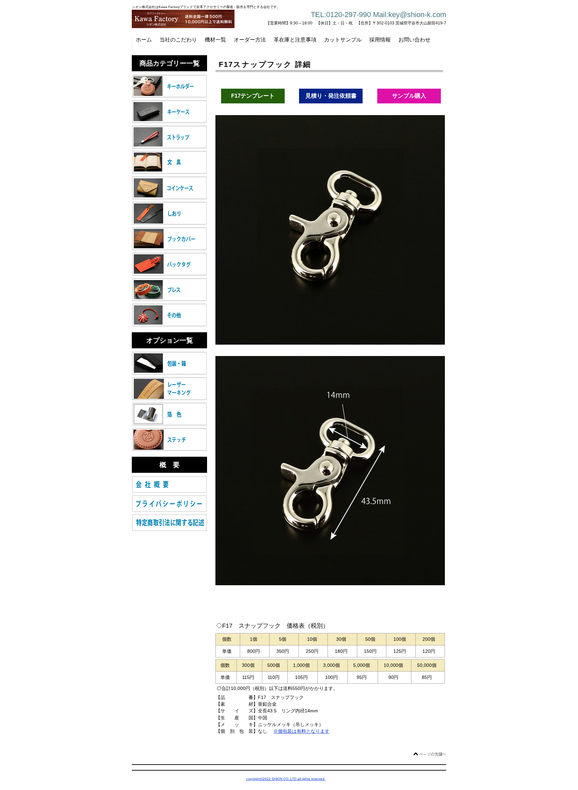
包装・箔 (169, 363)
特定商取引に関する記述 (169, 522)
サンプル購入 (409, 96)
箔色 (169, 414)
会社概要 (169, 484)
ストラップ (169, 137)
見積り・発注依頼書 (331, 96)
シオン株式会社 (185, 19)
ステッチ (169, 439)
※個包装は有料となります (301, 731)
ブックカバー (169, 238)
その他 (169, 315)
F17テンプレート (253, 96)
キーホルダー (169, 86)
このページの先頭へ (429, 754)
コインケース (169, 187)
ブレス (169, 289)
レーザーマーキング (169, 388)
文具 (169, 162)
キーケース (169, 111)
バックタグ (169, 264)
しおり (169, 213)
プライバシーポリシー (169, 503)
